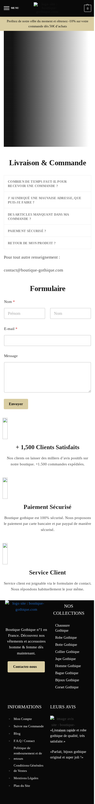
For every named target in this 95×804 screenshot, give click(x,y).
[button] (47, 183)
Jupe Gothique (65, 659)
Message (11, 356)
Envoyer (16, 404)
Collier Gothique (67, 652)
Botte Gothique (66, 645)
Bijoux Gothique (67, 680)
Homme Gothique (68, 666)
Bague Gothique (66, 673)
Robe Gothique (66, 638)
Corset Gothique (67, 687)
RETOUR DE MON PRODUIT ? (32, 243)
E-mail (10, 329)
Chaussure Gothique (62, 628)
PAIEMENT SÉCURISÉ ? (27, 231)
